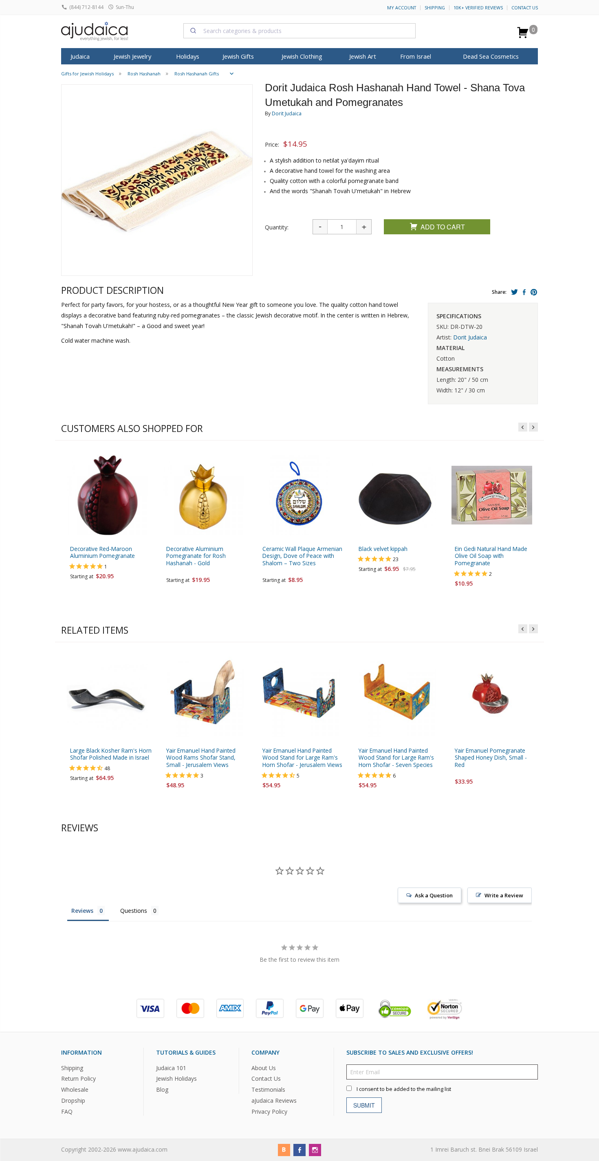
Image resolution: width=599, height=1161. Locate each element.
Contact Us (524, 7)
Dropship (73, 1101)
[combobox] (299, 31)
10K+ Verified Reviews (478, 7)
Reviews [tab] (82, 910)
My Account (401, 7)
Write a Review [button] (503, 895)
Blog (162, 1090)
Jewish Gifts (238, 56)
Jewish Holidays (176, 1079)
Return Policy (78, 1079)
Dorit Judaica (287, 113)
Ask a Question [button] (434, 895)
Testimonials (268, 1090)
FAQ (67, 1112)
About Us (263, 1068)
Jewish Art (362, 56)
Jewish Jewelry (132, 56)
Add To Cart (443, 226)
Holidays (187, 56)
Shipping (435, 7)
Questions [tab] (133, 910)
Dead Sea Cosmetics (491, 56)
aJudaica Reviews (274, 1101)
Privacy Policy (269, 1112)
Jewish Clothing (302, 56)
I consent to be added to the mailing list (404, 1089)
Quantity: (276, 227)
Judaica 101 (171, 1068)
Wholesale (74, 1090)
